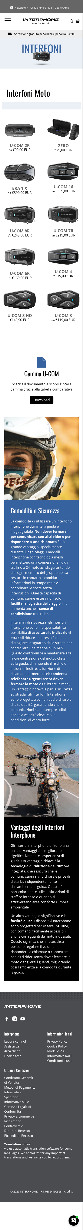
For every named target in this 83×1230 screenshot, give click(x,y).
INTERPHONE (28, 1191)
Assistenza (11, 1046)
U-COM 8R (20, 231)
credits (68, 1191)
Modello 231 (56, 1051)
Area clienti (12, 1051)
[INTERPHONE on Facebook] (7, 1020)
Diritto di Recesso (17, 1130)
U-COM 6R (20, 273)
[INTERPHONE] (40, 21)
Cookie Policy (57, 1046)
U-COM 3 (63, 315)
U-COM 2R (20, 145)
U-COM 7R (63, 230)
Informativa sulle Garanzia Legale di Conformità (17, 1106)
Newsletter (21, 7)
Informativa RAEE (59, 1056)
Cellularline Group (41, 7)
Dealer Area (62, 7)
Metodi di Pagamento (20, 1087)
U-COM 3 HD (19, 315)
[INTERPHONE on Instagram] (15, 1020)
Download (41, 400)
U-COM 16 (63, 187)
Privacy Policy (57, 1041)
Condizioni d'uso (59, 1060)
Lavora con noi (15, 1041)
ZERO (63, 145)
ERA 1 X (19, 188)
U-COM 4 (63, 271)
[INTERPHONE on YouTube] (23, 1020)
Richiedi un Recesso (18, 1135)
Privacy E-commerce (19, 1116)
